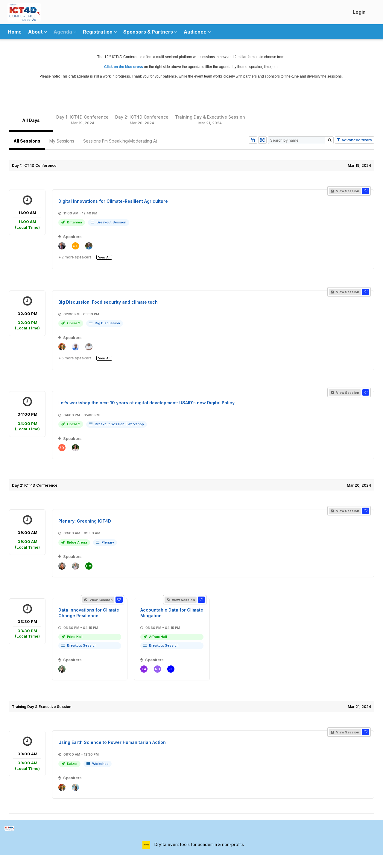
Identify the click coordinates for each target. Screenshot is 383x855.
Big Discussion (107, 323)
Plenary (108, 542)
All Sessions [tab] (26, 140)
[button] (365, 191)
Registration (98, 32)
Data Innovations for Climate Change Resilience (88, 612)
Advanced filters (356, 139)
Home (15, 32)
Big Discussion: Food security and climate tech (108, 302)
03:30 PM (27, 628)
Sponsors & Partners (148, 32)
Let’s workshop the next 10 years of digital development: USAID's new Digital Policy (146, 402)
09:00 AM (27, 540)
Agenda (63, 32)
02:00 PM (27, 321)
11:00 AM (27, 220)
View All (104, 257)
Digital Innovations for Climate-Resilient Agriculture (113, 201)
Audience (196, 32)
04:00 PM (27, 421)
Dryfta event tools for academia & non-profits (198, 844)
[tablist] (191, 120)
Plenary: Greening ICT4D (84, 520)
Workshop (135, 424)
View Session (347, 191)
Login (359, 12)
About (36, 32)
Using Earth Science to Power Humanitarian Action (112, 742)
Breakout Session (111, 222)
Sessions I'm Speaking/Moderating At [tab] (120, 140)
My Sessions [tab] (61, 140)
